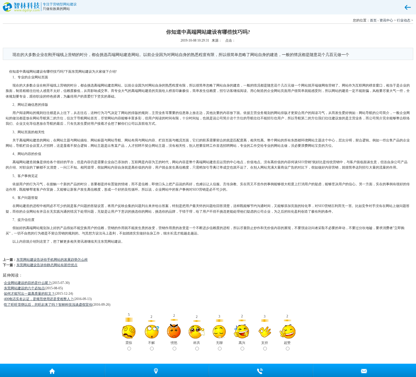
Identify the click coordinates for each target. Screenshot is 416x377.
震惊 (128, 343)
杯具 (196, 343)
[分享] (156, 370)
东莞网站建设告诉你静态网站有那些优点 (47, 265)
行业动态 (403, 20)
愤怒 (174, 343)
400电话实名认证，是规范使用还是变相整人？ (39, 299)
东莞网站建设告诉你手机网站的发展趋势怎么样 (52, 260)
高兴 (242, 343)
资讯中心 (386, 20)
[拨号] (260, 370)
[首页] (52, 370)
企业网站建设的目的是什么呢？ (28, 283)
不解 (151, 343)
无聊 (219, 343)
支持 (264, 343)
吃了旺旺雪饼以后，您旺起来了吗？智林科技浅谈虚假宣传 (48, 305)
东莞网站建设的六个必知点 (24, 288)
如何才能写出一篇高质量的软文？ (29, 294)
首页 (373, 20)
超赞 (287, 343)
